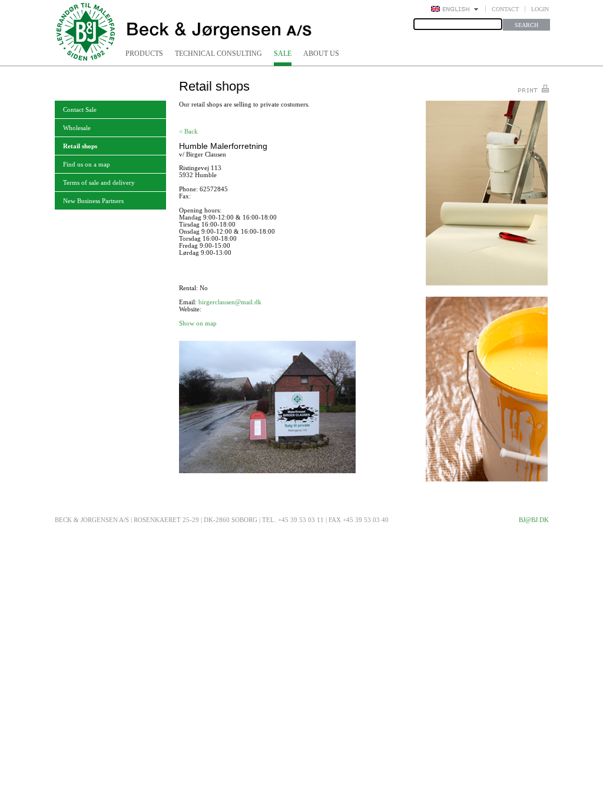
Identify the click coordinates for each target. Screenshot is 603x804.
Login (540, 9)
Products (144, 53)
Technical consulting (218, 53)
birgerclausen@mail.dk (229, 301)
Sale (282, 53)
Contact (505, 9)
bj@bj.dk (534, 519)
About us (321, 53)
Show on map (198, 323)
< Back (188, 131)
